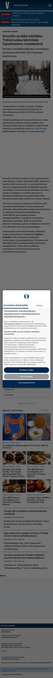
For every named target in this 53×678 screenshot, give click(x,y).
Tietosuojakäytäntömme (26, 383)
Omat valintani (26, 376)
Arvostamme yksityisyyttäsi (15, 305)
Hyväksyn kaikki (26, 370)
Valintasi (39, 305)
